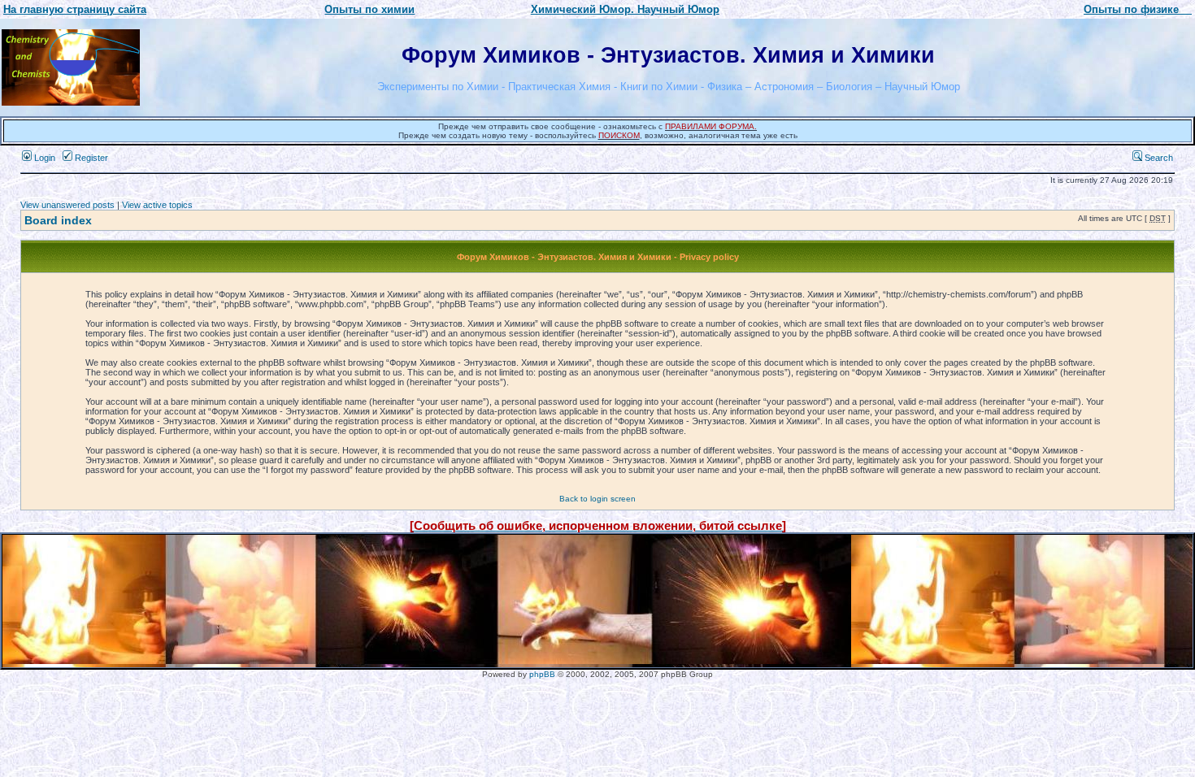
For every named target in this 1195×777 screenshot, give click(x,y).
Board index (58, 220)
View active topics (157, 205)
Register (90, 158)
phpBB (542, 674)
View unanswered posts (67, 205)
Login (43, 158)
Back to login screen (597, 498)
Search (1157, 158)
